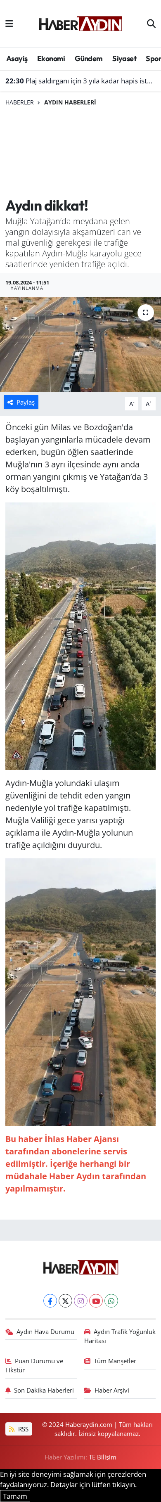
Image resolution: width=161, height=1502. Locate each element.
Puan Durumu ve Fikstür (34, 1365)
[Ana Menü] (9, 23)
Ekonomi (51, 58)
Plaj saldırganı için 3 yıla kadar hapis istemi (80, 80)
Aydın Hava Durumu (45, 1331)
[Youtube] (96, 1301)
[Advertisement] (80, 152)
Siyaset (124, 58)
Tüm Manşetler (115, 1361)
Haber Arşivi (112, 1390)
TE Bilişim (102, 1457)
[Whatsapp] (111, 1301)
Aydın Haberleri (70, 102)
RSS (22, 1429)
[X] (65, 1301)
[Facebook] (50, 1301)
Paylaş (26, 402)
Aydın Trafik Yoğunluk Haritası (120, 1336)
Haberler (19, 102)
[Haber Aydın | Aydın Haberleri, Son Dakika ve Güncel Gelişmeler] (80, 22)
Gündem (88, 58)
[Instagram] (81, 1301)
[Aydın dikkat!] (80, 344)
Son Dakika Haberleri (44, 1390)
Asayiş (16, 58)
